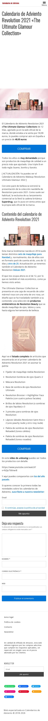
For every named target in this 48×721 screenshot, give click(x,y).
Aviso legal (9, 617)
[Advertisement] (24, 63)
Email (4, 497)
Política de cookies (12, 622)
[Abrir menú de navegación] (44, 2)
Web (3, 583)
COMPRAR (24, 149)
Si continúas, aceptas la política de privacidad (25, 508)
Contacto (8, 627)
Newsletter (9, 632)
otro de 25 (13, 263)
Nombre (6, 559)
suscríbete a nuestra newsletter (28, 491)
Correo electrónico (11, 571)
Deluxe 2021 (19, 269)
